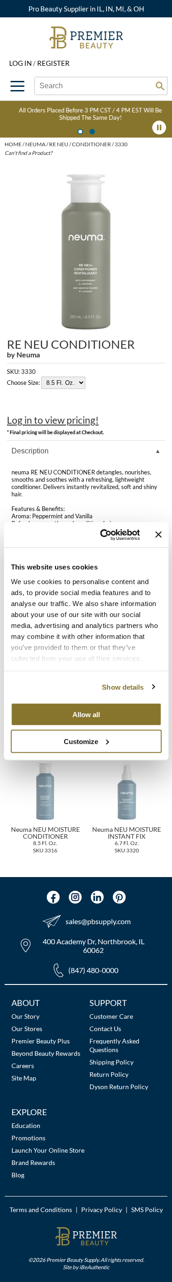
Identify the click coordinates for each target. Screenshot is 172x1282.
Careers (22, 1065)
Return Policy (108, 1074)
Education (25, 1125)
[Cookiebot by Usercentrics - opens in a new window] (104, 535)
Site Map (23, 1078)
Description (30, 451)
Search (160, 85)
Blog (17, 1175)
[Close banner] (158, 535)
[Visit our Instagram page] (75, 897)
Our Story (25, 1016)
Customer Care (111, 1016)
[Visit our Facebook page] (53, 897)
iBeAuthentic (94, 1267)
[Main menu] (17, 86)
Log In (21, 63)
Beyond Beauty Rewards (45, 1053)
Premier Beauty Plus (40, 1041)
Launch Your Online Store (47, 1150)
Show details (123, 687)
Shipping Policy (111, 1062)
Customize (81, 741)
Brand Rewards (33, 1162)
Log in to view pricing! (53, 420)
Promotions (28, 1138)
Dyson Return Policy (118, 1086)
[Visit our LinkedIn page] (97, 897)
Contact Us (105, 1028)
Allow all (86, 714)
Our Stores (26, 1028)
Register (53, 63)
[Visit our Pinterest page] (119, 897)
